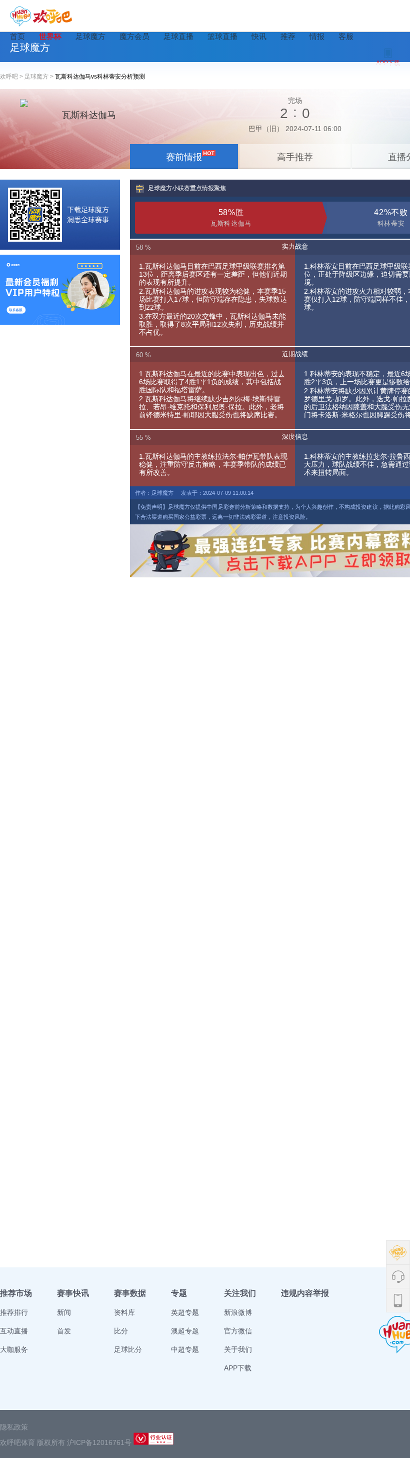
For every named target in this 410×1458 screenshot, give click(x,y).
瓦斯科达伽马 (89, 115)
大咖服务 (14, 1349)
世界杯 (50, 36)
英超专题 (185, 1312)
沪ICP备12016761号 (99, 1442)
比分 (121, 1331)
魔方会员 (135, 36)
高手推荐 (295, 157)
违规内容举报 (305, 1293)
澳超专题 (185, 1331)
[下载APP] (60, 215)
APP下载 (238, 1368)
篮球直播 (223, 36)
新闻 (64, 1312)
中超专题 (185, 1349)
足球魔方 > (39, 76)
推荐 (288, 36)
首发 (64, 1331)
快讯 (259, 36)
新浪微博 (238, 1312)
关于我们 (238, 1349)
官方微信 (238, 1331)
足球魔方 (91, 36)
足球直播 (179, 36)
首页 (17, 36)
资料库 (124, 1312)
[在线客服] (60, 290)
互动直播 (14, 1331)
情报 (317, 36)
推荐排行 (14, 1312)
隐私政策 (14, 1427)
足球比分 (128, 1349)
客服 (346, 36)
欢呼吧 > (12, 76)
